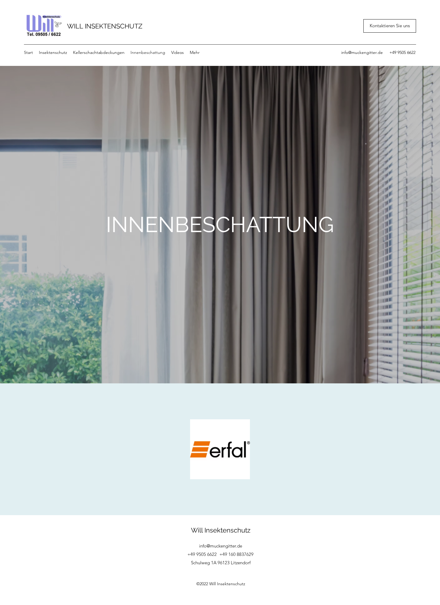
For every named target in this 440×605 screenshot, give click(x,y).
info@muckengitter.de (362, 52)
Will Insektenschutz (221, 530)
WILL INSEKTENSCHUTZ (104, 26)
